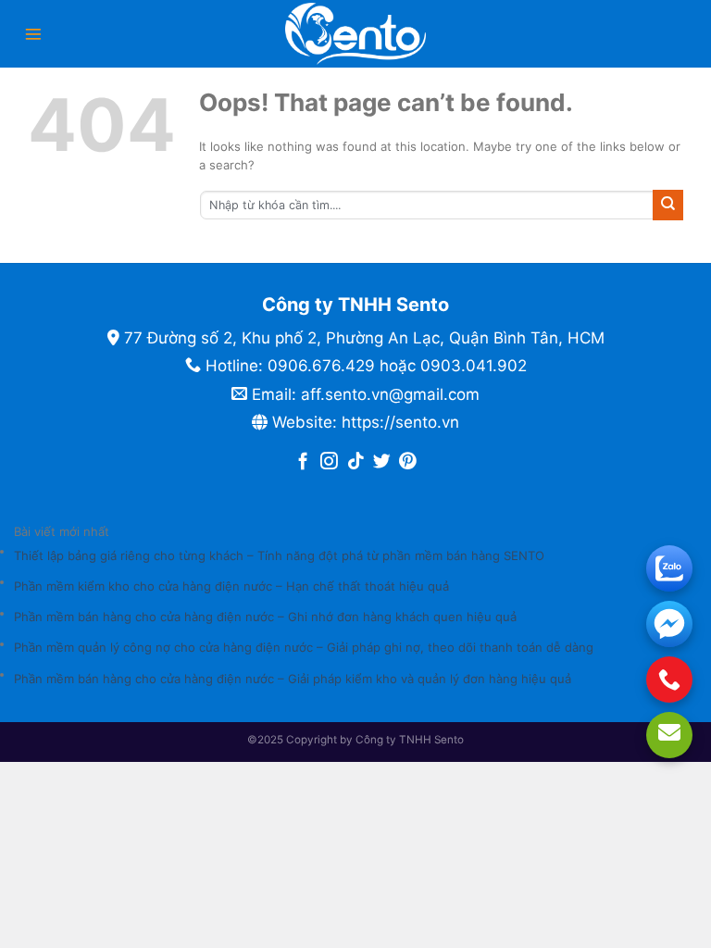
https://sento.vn (400, 422)
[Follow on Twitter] (382, 462)
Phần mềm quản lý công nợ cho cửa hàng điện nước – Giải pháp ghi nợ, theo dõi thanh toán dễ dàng (303, 647)
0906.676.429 (321, 365)
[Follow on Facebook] (303, 462)
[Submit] (668, 204)
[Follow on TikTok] (356, 462)
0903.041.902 (473, 365)
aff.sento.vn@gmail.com (390, 394)
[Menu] (33, 34)
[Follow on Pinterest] (408, 462)
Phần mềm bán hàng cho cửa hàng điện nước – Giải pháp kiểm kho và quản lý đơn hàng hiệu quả (292, 678)
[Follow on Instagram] (329, 462)
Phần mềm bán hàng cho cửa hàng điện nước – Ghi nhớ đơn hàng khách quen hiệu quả (265, 616)
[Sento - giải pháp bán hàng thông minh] (355, 34)
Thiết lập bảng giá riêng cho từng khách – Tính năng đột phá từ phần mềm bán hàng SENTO (279, 555)
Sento (449, 739)
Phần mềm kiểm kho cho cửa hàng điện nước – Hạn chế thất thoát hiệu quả (231, 586)
